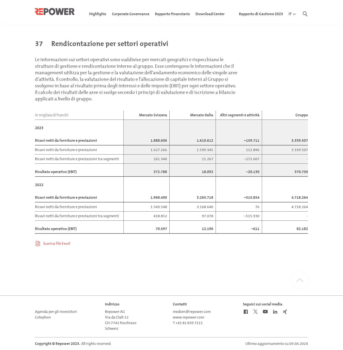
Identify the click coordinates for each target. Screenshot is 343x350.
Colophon (43, 317)
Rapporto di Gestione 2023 (261, 13)
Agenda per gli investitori (56, 311)
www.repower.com (188, 317)
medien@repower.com (192, 311)
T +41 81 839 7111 (188, 322)
